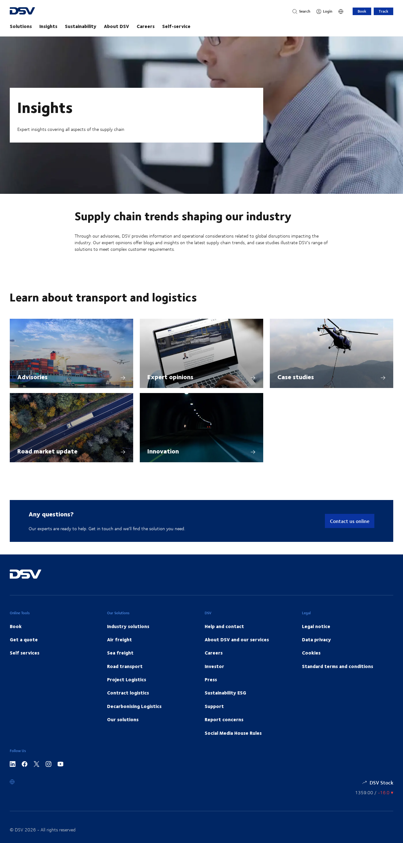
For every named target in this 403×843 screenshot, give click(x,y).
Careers (146, 26)
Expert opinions (170, 376)
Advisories (32, 376)
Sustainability (80, 26)
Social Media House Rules (233, 733)
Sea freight (120, 652)
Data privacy (316, 639)
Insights (48, 26)
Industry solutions (128, 626)
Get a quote (24, 639)
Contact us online (349, 521)
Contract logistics (128, 692)
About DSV (116, 26)
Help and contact (224, 626)
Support (214, 706)
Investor (214, 666)
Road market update (47, 451)
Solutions (21, 26)
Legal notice (316, 626)
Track (383, 11)
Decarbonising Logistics (134, 706)
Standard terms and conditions (337, 666)
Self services (24, 652)
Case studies (295, 376)
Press (211, 679)
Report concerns (224, 719)
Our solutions (123, 719)
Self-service (176, 26)
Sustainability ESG (225, 692)
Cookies (311, 652)
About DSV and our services (237, 639)
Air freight (119, 639)
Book (362, 11)
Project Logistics (126, 679)
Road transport (125, 666)
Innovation (163, 451)
